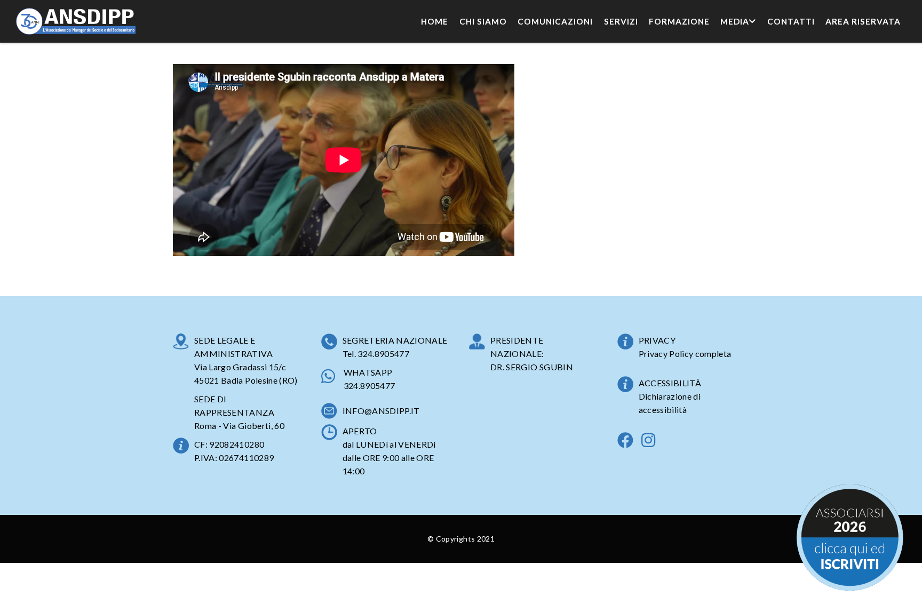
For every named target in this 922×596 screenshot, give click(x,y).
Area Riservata (863, 21)
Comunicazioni (555, 21)
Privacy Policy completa (685, 353)
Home (434, 21)
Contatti (791, 21)
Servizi (621, 21)
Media (734, 21)
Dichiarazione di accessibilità (670, 403)
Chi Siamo (483, 21)
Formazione (679, 21)
